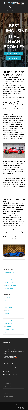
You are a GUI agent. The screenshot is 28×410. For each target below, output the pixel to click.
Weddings (7, 298)
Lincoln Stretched (9, 273)
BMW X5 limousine (9, 289)
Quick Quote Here (13, 58)
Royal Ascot (8, 326)
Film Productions (9, 307)
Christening (8, 317)
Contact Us (8, 384)
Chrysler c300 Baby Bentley (11, 285)
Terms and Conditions (10, 387)
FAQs (6, 393)
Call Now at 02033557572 (13, 53)
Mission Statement (9, 396)
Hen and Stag (8, 323)
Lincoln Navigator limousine (11, 279)
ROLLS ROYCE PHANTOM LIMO (12, 276)
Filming (7, 310)
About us (7, 390)
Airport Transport (9, 320)
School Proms (8, 304)
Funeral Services (9, 301)
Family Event (8, 333)
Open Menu (22, 3)
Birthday (7, 314)
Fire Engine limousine (10, 282)
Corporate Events (9, 330)
